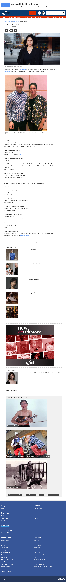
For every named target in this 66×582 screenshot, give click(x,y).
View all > (33, 320)
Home (5, 21)
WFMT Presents (16, 21)
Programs (10, 21)
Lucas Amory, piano (32, 278)
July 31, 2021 (23, 154)
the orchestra (23, 69)
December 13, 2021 (24, 235)
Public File (20, 579)
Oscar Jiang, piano (32, 292)
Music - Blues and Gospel (53, 494)
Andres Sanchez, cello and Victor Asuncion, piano (38, 263)
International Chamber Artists (34, 306)
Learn (28, 242)
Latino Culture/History (30, 494)
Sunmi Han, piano (32, 249)
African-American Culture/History (15, 494)
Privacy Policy (4, 579)
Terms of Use (12, 579)
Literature (42, 494)
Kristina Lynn (41, 372)
